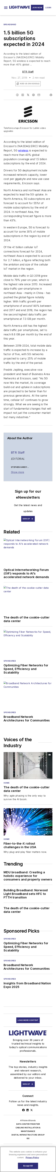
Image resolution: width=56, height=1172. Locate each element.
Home (6, 783)
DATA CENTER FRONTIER (28, 1124)
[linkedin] (22, 94)
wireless (23, 150)
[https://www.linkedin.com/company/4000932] (27, 1110)
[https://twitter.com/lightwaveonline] (31, 1110)
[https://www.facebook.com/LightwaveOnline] (23, 1110)
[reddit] (33, 94)
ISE (28, 1138)
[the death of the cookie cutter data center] (28, 765)
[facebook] (17, 94)
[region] (28, 1159)
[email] (38, 94)
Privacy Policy (32, 1157)
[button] (6, 7)
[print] (50, 94)
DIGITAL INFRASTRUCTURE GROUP (28, 1135)
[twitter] (28, 94)
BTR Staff (28, 71)
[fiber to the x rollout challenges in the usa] (28, 821)
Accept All (28, 1166)
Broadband (10, 24)
